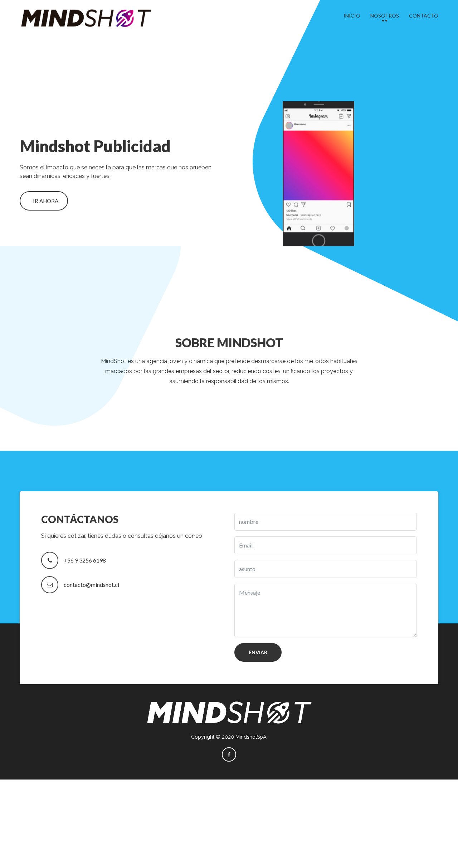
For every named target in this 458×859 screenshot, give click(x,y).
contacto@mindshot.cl (91, 584)
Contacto (423, 16)
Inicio (352, 16)
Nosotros (384, 16)
